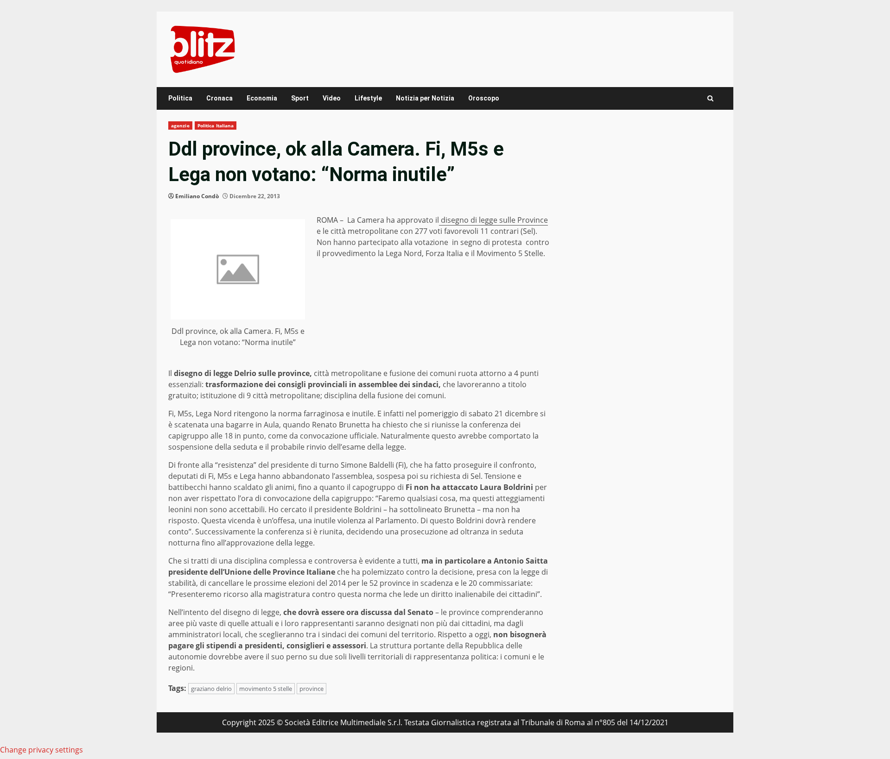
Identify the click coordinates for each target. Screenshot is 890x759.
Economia (262, 98)
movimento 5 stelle (265, 688)
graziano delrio (211, 688)
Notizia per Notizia (425, 98)
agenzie (180, 125)
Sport (300, 98)
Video (332, 98)
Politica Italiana (215, 125)
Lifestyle (368, 98)
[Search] (710, 98)
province (311, 688)
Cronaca (219, 98)
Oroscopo (483, 98)
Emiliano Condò (197, 196)
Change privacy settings (41, 750)
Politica (180, 98)
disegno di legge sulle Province (493, 220)
